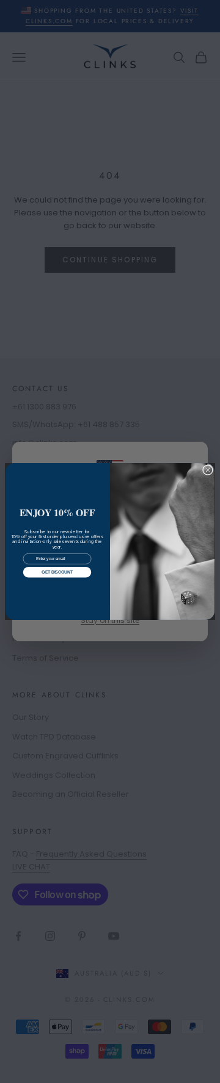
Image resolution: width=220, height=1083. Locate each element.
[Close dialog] (207, 470)
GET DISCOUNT (57, 572)
